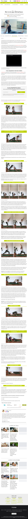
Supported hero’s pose (8, 35)
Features (16, 16)
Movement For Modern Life (20, 72)
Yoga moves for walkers (15, 4)
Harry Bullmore (19, 15)
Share (2, 38)
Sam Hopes (11, 15)
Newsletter (25, 38)
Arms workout (21, 4)
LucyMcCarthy (3, 72)
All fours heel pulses (14, 35)
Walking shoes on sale (20, 502)
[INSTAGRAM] (6, 411)
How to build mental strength (7, 501)
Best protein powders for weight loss (14, 500)
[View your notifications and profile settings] (24, 1)
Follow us (22, 38)
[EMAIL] (8, 411)
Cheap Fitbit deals (20, 501)
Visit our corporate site (22, 516)
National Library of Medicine (19, 45)
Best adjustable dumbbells (14, 498)
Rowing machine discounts (20, 498)
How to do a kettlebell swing (8, 498)
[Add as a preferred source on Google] (14, 513)
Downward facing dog (21, 35)
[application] (14, 60)
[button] (14, 405)
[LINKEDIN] (7, 411)
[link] (4, 405)
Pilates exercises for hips (7, 4)
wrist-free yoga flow (10, 101)
